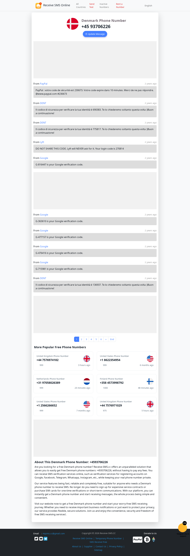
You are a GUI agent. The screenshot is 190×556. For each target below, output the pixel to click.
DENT (43, 103)
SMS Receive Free (98, 542)
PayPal (43, 83)
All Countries (81, 5)
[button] (147, 5)
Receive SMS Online (82, 538)
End (112, 339)
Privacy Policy (115, 546)
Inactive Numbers (104, 5)
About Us (76, 546)
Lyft (42, 142)
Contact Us (101, 546)
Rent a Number (120, 5)
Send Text (91, 5)
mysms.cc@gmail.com (54, 533)
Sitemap (98, 550)
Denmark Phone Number (103, 20)
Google (44, 158)
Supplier (88, 546)
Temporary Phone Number (108, 538)
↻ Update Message (95, 34)
